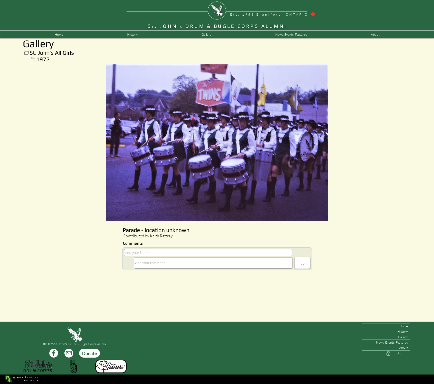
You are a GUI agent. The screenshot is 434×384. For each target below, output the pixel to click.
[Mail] (68, 353)
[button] (291, 34)
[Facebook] (53, 353)
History (402, 331)
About (403, 348)
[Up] (26, 52)
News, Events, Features (392, 342)
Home (403, 326)
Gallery (403, 337)
